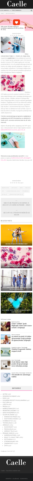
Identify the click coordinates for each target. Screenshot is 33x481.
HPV (3, 191)
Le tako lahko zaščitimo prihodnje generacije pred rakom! (16, 266)
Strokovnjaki (9, 441)
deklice (27, 187)
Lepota (5, 404)
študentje (26, 191)
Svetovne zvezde (11, 419)
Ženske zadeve (8, 433)
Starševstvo (8, 421)
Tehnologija (7, 423)
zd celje (4, 194)
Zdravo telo (9, 431)
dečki (21, 187)
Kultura (6, 402)
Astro (5, 394)
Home (2, 13)
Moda (5, 406)
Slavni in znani (8, 414)
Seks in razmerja (9, 412)
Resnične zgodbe (9, 410)
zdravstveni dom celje (16, 194)
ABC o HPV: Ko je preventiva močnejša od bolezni (16, 214)
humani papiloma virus (13, 191)
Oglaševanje (15, 478)
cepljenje (14, 187)
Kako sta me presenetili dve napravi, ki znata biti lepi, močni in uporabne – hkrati (16, 204)
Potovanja (8, 439)
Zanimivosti (8, 443)
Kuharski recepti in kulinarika (14, 400)
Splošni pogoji (24, 478)
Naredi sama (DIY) (9, 408)
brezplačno (5, 187)
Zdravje (6, 425)
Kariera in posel (10, 435)
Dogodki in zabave (10, 396)
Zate (6, 445)
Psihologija (8, 429)
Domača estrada (10, 417)
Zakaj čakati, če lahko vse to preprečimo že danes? (16, 244)
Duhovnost (8, 427)
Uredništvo (8, 478)
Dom (4, 398)
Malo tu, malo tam (11, 437)
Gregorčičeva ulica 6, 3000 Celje (13, 130)
